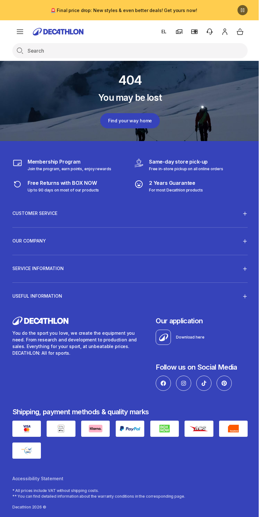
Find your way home (127, 120)
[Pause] (238, 10)
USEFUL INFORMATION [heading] (37, 296)
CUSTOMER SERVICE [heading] (34, 213)
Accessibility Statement (37, 478)
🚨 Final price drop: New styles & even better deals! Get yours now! (121, 10)
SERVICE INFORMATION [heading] (38, 268)
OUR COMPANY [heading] (29, 240)
